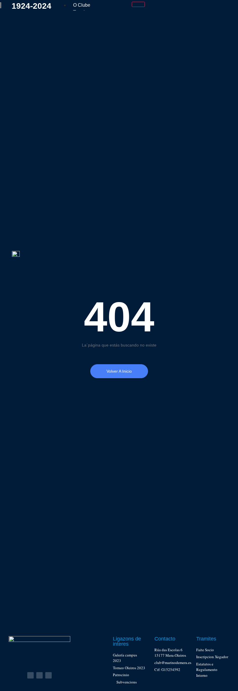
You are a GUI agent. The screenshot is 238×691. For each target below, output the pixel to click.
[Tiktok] (48, 675)
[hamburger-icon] (138, 4)
